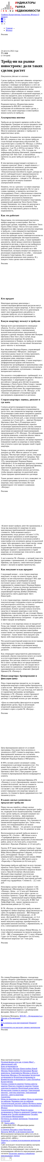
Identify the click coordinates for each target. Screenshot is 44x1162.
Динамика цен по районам (22, 1101)
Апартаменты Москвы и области (24, 1073)
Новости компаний (22, 1112)
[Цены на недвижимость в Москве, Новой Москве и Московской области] (20, 12)
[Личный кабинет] (2, 19)
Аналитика (26, 15)
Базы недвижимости (9, 1066)
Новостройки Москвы (10, 1069)
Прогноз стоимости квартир (20, 1086)
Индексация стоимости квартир (14, 1090)
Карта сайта (9, 1123)
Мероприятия (17, 1116)
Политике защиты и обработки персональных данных (18, 1154)
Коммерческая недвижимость (13, 1079)
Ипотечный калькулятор (28, 1088)
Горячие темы (36, 1112)
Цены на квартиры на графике (14, 1099)
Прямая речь (6, 1114)
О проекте (5, 1129)
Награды (4, 1132)
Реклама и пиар (16, 1129)
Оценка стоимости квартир (12, 1084)
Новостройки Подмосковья (19, 1071)
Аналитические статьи (10, 1110)
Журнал (34, 15)
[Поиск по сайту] (4, 19)
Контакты (27, 1129)
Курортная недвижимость (24, 1077)
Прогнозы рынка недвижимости (27, 1106)
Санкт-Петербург (33, 1079)
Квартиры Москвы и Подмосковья (15, 1075)
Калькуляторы (15, 15)
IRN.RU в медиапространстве (21, 1132)
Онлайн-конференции (21, 1114)
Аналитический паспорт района (14, 1103)
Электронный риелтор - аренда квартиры (19, 1093)
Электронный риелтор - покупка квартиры (20, 1091)
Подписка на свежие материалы (14, 1119)
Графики (5, 15)
